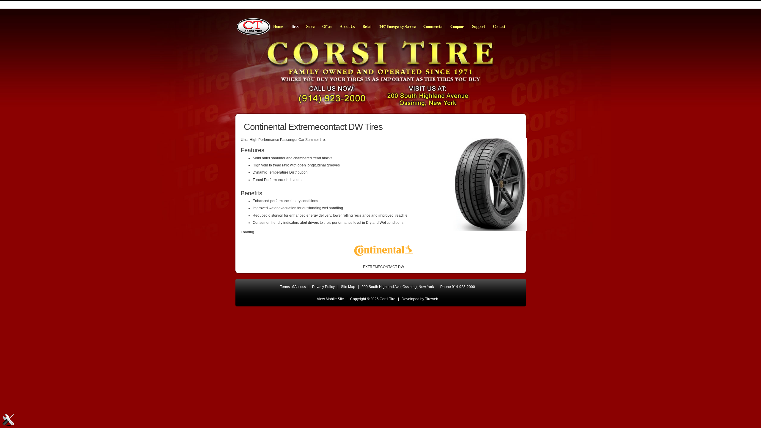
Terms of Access (293, 287)
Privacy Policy (323, 287)
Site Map (348, 287)
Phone (457, 287)
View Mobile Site (330, 299)
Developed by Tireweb (420, 299)
